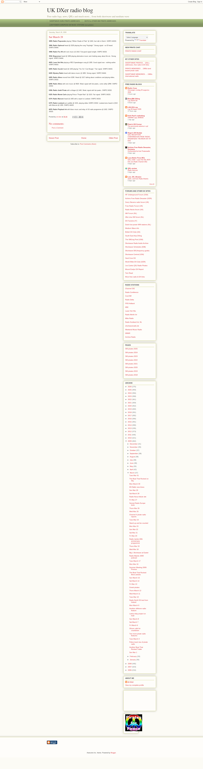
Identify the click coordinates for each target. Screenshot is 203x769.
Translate (142, 40)
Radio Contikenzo (131, 292)
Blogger (113, 753)
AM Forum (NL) (131, 213)
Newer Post (54, 138)
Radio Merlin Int (131, 315)
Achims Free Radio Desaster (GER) (138, 198)
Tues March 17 (135, 561)
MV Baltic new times (136, 487)
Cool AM (128, 296)
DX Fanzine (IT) (131, 221)
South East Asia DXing (133, 236)
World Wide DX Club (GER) (135, 262)
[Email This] (73, 117)
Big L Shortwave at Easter (138, 553)
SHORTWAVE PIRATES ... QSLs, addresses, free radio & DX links (137, 64)
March (132, 473)
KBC (127, 307)
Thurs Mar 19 (134, 546)
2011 (130, 435)
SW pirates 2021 (131, 364)
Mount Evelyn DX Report (134, 269)
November (134, 447)
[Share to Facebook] (80, 117)
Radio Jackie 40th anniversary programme (136, 541)
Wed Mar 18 (134, 549)
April (132, 469)
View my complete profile (134, 685)
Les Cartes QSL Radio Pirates (136, 265)
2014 (130, 425)
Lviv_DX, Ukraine (134, 177)
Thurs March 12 (135, 590)
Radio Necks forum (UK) (134, 209)
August (132, 457)
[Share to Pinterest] (82, 117)
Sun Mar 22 (133, 529)
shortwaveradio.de (132, 326)
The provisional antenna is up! (138, 126)
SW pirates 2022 (131, 360)
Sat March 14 (134, 581)
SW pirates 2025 (131, 349)
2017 (130, 415)
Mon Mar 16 (133, 564)
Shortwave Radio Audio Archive (136, 243)
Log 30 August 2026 (134, 109)
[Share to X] (78, 117)
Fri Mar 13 (133, 584)
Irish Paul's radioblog (136, 116)
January (133, 660)
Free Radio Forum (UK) (134, 206)
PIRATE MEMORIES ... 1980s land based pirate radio (138, 69)
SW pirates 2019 (131, 371)
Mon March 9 (134, 605)
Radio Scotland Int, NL (133, 322)
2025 (130, 390)
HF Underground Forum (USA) (136, 195)
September (134, 453)
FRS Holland (130, 303)
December (134, 444)
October (133, 450)
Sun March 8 (134, 619)
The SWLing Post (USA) (134, 239)
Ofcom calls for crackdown (135, 629)
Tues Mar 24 (134, 520)
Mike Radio (129, 318)
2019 (130, 409)
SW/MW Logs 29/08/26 (135, 118)
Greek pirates (134, 587)
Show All (151, 184)
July (131, 460)
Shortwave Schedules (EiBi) (135, 247)
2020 (130, 406)
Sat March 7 (133, 622)
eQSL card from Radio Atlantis (138, 179)
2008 (130, 664)
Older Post (113, 138)
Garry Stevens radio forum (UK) (137, 202)
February (133, 656)
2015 (130, 422)
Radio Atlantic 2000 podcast (136, 557)
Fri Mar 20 (133, 536)
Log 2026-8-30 (132, 100)
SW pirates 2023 (131, 356)
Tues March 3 (134, 639)
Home (83, 138)
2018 (130, 412)
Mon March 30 (134, 484)
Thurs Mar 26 (134, 508)
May (131, 466)
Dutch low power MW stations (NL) (138, 225)
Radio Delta (129, 300)
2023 (130, 396)
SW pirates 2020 (131, 367)
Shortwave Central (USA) (134, 254)
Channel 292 (130, 288)
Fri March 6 (133, 625)
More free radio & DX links (135, 277)
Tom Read (129, 273)
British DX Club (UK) (132, 232)
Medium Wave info (132, 228)
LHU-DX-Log (133, 107)
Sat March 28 (134, 493)
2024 (130, 393)
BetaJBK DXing (134, 99)
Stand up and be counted (138, 523)
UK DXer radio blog (70, 10)
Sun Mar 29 (133, 490)
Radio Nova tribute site (137, 497)
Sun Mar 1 (133, 652)
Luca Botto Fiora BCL (136, 158)
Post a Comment (57, 128)
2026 (130, 387)
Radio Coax (132, 88)
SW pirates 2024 (131, 352)
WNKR (127, 333)
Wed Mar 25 (134, 511)
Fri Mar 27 (133, 500)
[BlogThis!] (75, 117)
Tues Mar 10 (134, 597)
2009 (130, 441)
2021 (130, 403)
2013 (130, 428)
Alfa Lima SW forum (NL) (134, 217)
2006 (130, 670)
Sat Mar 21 (133, 533)
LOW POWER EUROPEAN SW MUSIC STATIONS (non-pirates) (71, 25)
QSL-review (132, 168)
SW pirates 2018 (131, 375)
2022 (130, 399)
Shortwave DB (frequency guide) (137, 251)
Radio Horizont (133, 170)
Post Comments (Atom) (88, 144)
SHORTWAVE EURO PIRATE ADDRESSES (64, 21)
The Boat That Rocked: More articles (138, 574)
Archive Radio (130, 337)
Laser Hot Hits (130, 311)
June (132, 463)
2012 (130, 431)
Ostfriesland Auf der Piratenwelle (139, 151)
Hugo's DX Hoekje (135, 133)
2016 (130, 419)
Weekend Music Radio (133, 330)
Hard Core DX (130, 258)
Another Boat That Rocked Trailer (136, 648)
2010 (130, 438)
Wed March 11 (134, 594)
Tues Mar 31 (134, 475)
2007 (130, 667)
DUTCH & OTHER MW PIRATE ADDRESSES (100, 21)
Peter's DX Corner (135, 124)
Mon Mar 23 (133, 526)
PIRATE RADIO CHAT (133, 51)
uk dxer (131, 682)
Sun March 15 (134, 578)
